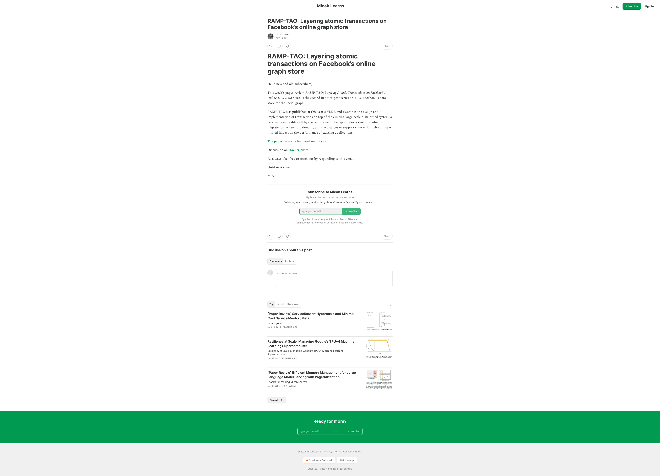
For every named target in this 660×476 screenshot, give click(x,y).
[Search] (610, 6)
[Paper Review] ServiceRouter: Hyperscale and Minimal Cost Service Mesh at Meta (310, 316)
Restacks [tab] (290, 261)
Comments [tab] (276, 261)
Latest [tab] (280, 304)
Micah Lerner (283, 35)
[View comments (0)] (279, 46)
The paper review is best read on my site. (297, 141)
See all (274, 400)
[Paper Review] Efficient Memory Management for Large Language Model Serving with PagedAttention (311, 375)
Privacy (328, 451)
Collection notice (352, 451)
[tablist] (282, 261)
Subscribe (631, 6)
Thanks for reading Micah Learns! (287, 382)
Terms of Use (346, 219)
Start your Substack (321, 460)
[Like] (270, 46)
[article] (330, 322)
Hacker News (298, 149)
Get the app (347, 460)
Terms (337, 451)
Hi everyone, (274, 323)
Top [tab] (271, 304)
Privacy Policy (356, 222)
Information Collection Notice (329, 222)
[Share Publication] (617, 6)
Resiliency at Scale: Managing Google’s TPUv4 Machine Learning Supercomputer (310, 344)
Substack (313, 468)
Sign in (649, 6)
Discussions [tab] (293, 304)
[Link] (262, 63)
